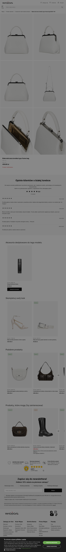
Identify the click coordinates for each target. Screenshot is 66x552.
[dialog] (33, 276)
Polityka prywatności (26, 548)
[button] (22, 550)
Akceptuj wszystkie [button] (51, 542)
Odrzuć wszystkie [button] (52, 546)
